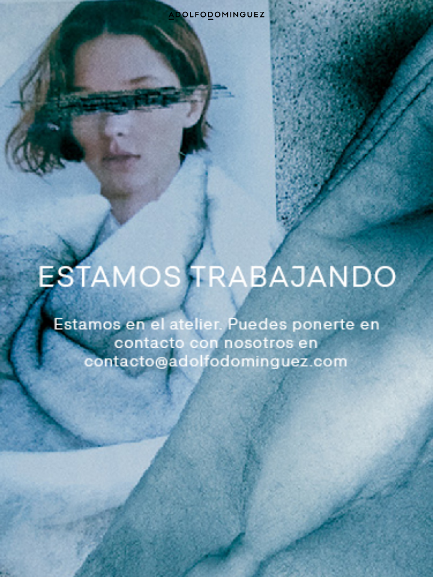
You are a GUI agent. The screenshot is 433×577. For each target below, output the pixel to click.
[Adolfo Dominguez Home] (216, 15)
